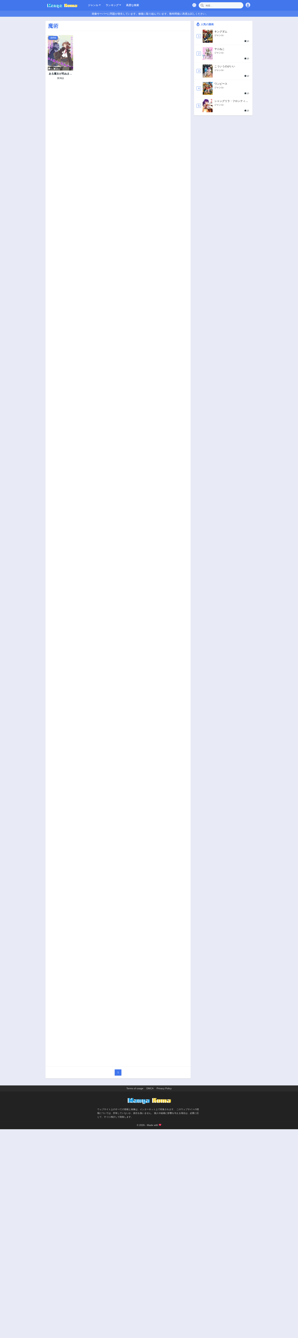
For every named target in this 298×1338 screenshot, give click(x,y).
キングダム (220, 31)
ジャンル (93, 5)
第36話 (60, 78)
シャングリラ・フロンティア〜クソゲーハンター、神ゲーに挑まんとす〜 (231, 101)
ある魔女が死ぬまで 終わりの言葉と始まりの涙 (60, 73)
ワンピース (220, 83)
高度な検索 (132, 5)
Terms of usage (134, 1088)
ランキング (112, 5)
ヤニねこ (219, 48)
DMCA (149, 1088)
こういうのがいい (224, 66)
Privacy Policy (164, 1088)
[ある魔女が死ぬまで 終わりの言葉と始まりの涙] (60, 53)
